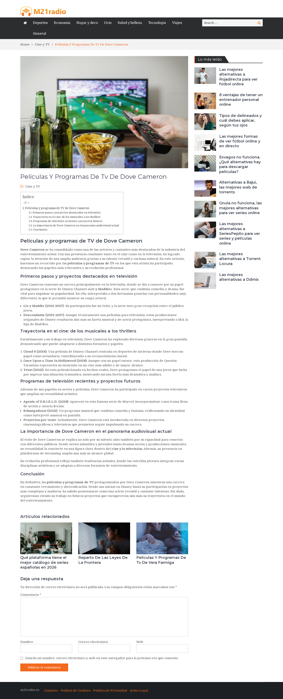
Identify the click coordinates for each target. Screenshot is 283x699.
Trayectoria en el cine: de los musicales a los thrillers (66, 217)
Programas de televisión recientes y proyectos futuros (67, 221)
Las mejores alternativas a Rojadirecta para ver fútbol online (238, 76)
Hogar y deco (87, 23)
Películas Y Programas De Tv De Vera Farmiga (161, 560)
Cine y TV (32, 186)
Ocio (107, 23)
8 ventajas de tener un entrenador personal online (241, 100)
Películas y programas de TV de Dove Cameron (57, 208)
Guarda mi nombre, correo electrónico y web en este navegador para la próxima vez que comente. (102, 658)
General (39, 34)
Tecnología (157, 23)
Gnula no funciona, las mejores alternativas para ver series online (240, 208)
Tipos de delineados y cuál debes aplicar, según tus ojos (240, 120)
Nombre (26, 642)
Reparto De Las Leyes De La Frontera (103, 560)
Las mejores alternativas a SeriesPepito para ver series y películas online (239, 234)
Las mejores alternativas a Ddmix (239, 277)
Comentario (30, 595)
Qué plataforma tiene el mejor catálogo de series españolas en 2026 (44, 562)
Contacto (51, 690)
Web (139, 642)
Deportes (40, 23)
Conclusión (40, 229)
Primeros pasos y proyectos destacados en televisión (66, 212)
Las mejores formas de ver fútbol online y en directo (239, 141)
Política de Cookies (75, 690)
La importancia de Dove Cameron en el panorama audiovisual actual (76, 225)
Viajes (177, 23)
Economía (62, 23)
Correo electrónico (93, 642)
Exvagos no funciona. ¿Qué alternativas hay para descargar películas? (240, 164)
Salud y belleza (130, 23)
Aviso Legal (139, 690)
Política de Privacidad (110, 690)
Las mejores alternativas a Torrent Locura (240, 259)
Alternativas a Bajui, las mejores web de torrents (238, 187)
